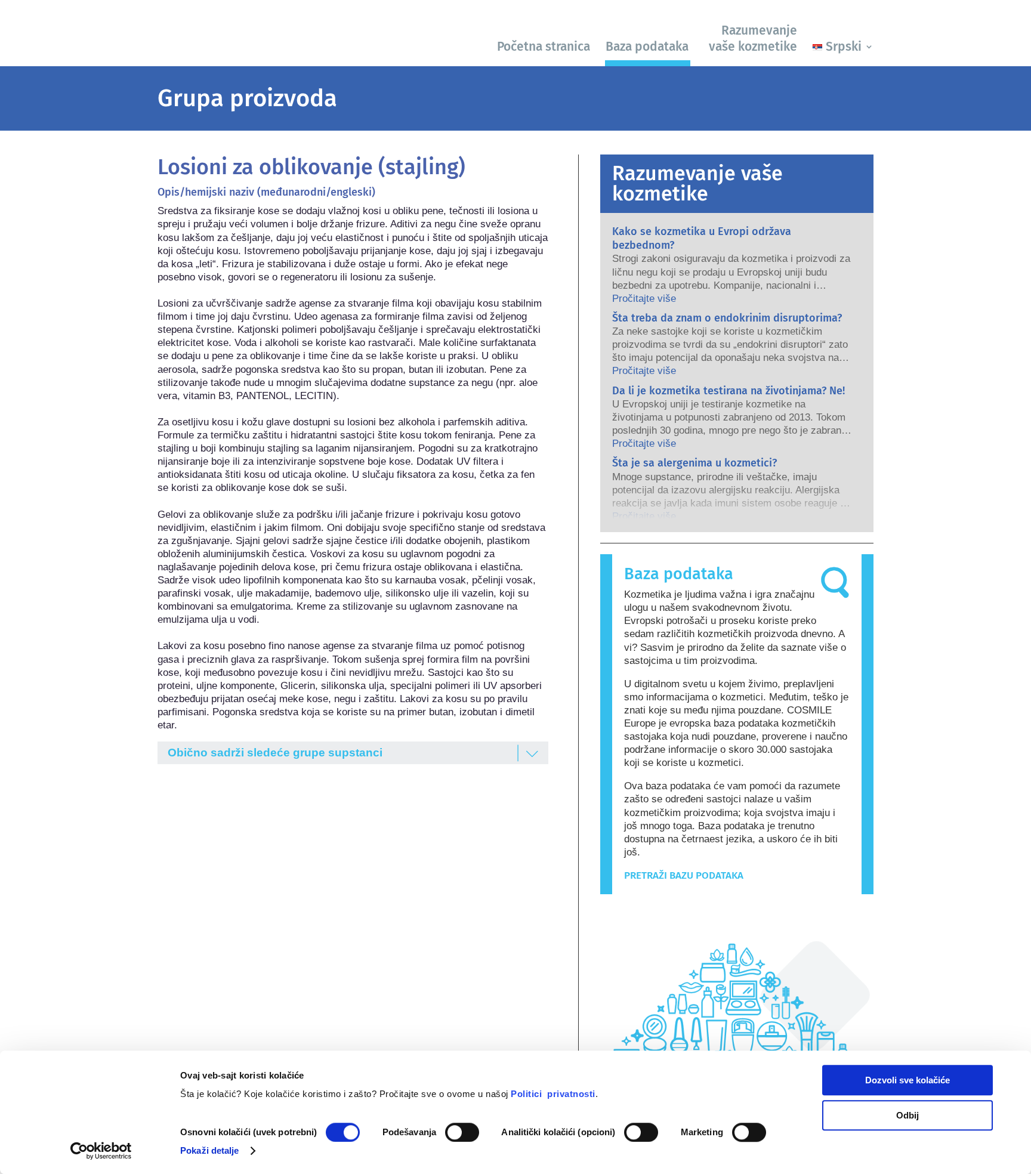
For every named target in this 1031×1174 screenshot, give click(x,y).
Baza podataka (647, 46)
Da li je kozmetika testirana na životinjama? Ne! (728, 390)
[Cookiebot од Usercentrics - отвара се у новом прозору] (101, 1151)
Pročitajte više (644, 298)
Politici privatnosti (553, 1094)
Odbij (907, 1115)
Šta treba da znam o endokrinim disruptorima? (727, 318)
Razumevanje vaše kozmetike (753, 38)
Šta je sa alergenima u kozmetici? (694, 462)
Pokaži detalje (209, 1150)
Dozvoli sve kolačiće (907, 1080)
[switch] (462, 1132)
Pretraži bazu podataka (683, 875)
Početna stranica (543, 46)
